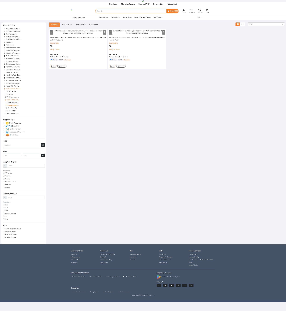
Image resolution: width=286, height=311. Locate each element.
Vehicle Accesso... (11, 97)
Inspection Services (165, 260)
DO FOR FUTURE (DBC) (107, 254)
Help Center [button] (157, 17)
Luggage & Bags (10, 61)
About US (103, 257)
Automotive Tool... (11, 113)
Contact (61, 66)
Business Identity (194, 257)
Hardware (8, 42)
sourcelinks (74, 262)
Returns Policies (75, 260)
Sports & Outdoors (11, 67)
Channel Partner (145, 17)
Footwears (8, 45)
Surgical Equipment (108, 292)
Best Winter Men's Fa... (130, 277)
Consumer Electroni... (12, 69)
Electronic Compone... (12, 58)
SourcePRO (133, 257)
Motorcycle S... (12, 105)
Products (113, 4)
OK (43, 145)
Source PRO (144, 4)
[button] (51, 32)
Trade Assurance (15, 123)
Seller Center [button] (115, 17)
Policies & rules (75, 257)
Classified (172, 4)
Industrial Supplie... (11, 50)
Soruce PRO (81, 24)
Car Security (11, 108)
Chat (53, 66)
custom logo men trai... (113, 277)
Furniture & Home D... (12, 80)
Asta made (54, 54)
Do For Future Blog (106, 260)
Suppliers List (163, 262)
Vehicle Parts (10, 91)
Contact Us (74, 254)
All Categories (78, 17)
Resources (133, 260)
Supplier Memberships (165, 257)
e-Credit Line (192, 254)
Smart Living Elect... (11, 64)
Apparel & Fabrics (11, 86)
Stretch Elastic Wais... (95, 277)
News (136, 17)
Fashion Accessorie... (12, 48)
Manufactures (67, 24)
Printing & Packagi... (11, 28)
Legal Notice (104, 262)
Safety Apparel (10, 34)
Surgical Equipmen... (11, 37)
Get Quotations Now (136, 254)
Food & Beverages (11, 83)
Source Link (158, 4)
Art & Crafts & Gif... (11, 75)
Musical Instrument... (12, 31)
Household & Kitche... (12, 78)
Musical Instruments (124, 292)
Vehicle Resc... (11, 102)
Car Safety (10, 110)
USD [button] (199, 17)
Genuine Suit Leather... (79, 277)
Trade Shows (127, 17)
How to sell (162, 254)
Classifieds (93, 24)
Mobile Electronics (11, 56)
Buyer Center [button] (103, 17)
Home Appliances (11, 72)
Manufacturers (128, 4)
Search (172, 11)
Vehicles (8, 94)
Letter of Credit (193, 265)
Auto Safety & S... (11, 100)
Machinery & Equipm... (12, 39)
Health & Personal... (11, 53)
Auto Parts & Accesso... (79, 292)
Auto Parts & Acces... (12, 89)
